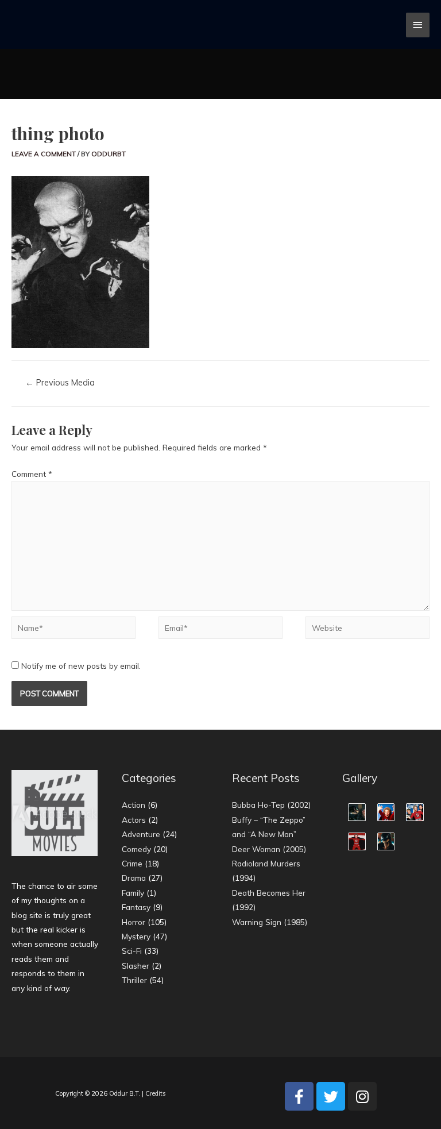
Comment (31, 474)
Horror (133, 922)
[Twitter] (330, 1096)
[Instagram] (362, 1096)
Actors (134, 819)
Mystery (136, 936)
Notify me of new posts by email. (81, 666)
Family (133, 892)
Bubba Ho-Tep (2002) (271, 805)
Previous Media (60, 382)
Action (133, 805)
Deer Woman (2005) (269, 849)
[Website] (367, 629)
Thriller (134, 980)
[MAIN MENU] (418, 25)
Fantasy (136, 907)
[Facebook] (299, 1096)
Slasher (135, 965)
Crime (132, 863)
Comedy (136, 849)
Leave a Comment (43, 153)
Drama (134, 878)
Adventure (141, 834)
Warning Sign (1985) (269, 922)
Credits (155, 1093)
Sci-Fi (132, 950)
